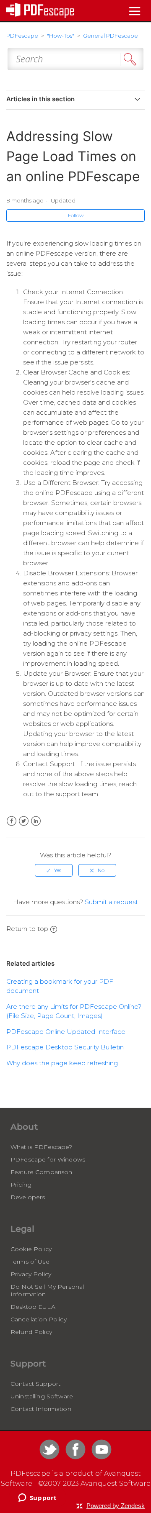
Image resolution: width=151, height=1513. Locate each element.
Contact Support (35, 1383)
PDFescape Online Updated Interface (65, 1032)
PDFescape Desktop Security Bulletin (65, 1047)
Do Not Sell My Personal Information (47, 1290)
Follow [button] (75, 215)
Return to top (27, 929)
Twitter (23, 821)
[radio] (54, 870)
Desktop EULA (32, 1306)
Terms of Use (29, 1261)
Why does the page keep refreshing (62, 1063)
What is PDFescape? (41, 1147)
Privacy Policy (30, 1274)
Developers (27, 1197)
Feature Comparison (41, 1172)
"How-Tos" (60, 35)
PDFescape (22, 35)
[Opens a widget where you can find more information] (37, 1498)
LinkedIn (36, 821)
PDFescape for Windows (47, 1159)
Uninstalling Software (41, 1396)
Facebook (11, 821)
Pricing (20, 1184)
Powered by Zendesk (115, 1505)
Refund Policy (31, 1332)
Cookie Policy (31, 1249)
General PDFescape (110, 35)
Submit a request (111, 902)
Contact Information (40, 1409)
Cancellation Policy (38, 1319)
